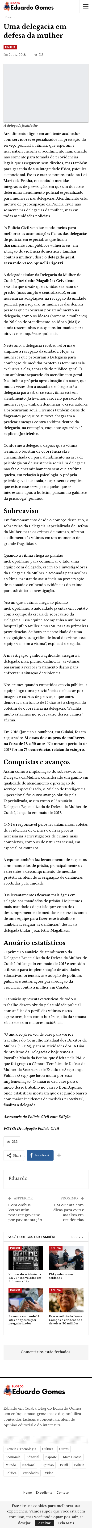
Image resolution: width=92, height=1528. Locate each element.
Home (27, 1492)
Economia (12, 1457)
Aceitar (44, 1523)
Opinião (48, 1465)
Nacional (28, 1465)
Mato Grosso (72, 1457)
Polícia (10, 47)
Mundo (10, 1465)
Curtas (64, 1449)
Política (11, 1473)
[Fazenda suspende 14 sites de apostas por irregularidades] (25, 1300)
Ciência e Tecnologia (20, 1449)
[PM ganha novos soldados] (66, 1258)
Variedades (31, 1473)
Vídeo (49, 1473)
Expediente (44, 1492)
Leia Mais (66, 1523)
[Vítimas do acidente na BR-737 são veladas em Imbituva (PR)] (25, 1258)
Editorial (32, 1457)
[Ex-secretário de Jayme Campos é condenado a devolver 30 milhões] (66, 1300)
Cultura (47, 1449)
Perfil (64, 1465)
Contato (63, 1492)
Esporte (51, 1457)
